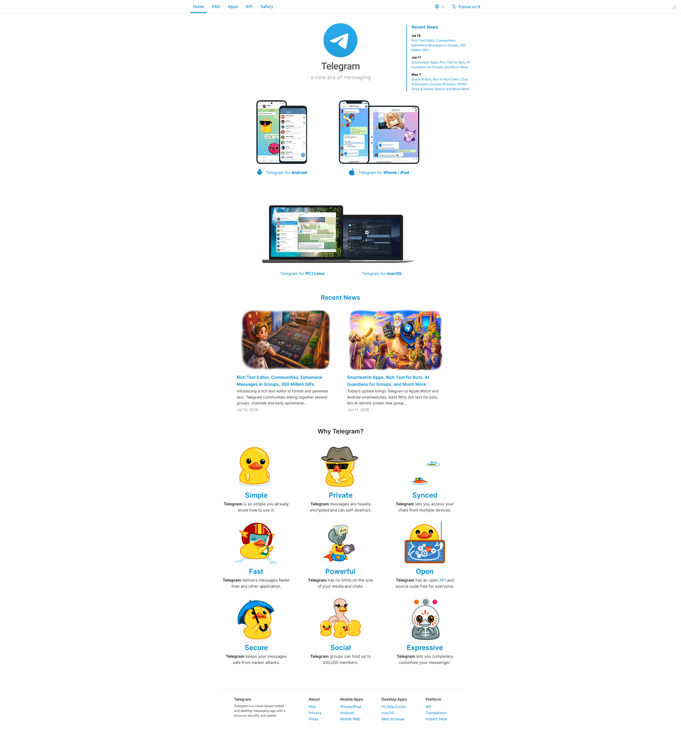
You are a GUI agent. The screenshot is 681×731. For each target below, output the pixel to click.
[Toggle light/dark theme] (674, 7)
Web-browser (393, 719)
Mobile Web (350, 719)
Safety (266, 6)
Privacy (315, 712)
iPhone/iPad (350, 706)
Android (347, 712)
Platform (433, 699)
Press (313, 719)
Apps (233, 6)
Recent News (425, 27)
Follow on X (469, 6)
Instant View (436, 719)
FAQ (216, 6)
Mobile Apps (351, 699)
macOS (387, 712)
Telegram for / (383, 172)
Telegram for (286, 172)
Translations (436, 712)
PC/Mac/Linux (393, 706)
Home (198, 6)
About (314, 699)
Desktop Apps (394, 699)
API (249, 6)
